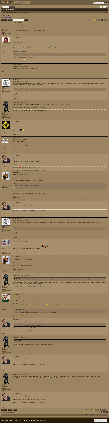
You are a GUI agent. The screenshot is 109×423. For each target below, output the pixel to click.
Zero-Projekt (15, 145)
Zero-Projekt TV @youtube (32, 145)
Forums (12, 7)
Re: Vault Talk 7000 (18, 37)
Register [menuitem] (106, 7)
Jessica (3, 87)
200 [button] (105, 20)
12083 (5, 184)
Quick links (3, 7)
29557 (5, 132)
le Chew (3, 144)
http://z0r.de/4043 (19, 315)
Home (6, 7)
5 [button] (100, 409)
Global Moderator (8, 17)
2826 (5, 147)
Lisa (2, 302)
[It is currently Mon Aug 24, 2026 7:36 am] (106, 12)
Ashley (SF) (15, 98)
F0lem (3, 29)
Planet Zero (41, 145)
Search (4, 9)
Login (8, 9)
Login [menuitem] (104, 7)
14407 (5, 32)
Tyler (15, 174)
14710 (5, 90)
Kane (14, 62)
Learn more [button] (48, 420)
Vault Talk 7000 (6, 15)
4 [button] (98, 409)
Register (12, 9)
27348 (5, 166)
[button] (93, 20)
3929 (5, 305)
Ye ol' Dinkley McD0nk (6, 43)
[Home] (15, 2)
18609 (5, 46)
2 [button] (96, 20)
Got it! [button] (100, 420)
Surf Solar (3, 113)
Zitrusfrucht (4, 129)
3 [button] (98, 20)
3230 (5, 116)
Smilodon (16, 241)
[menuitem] (101, 7)
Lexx (2, 163)
